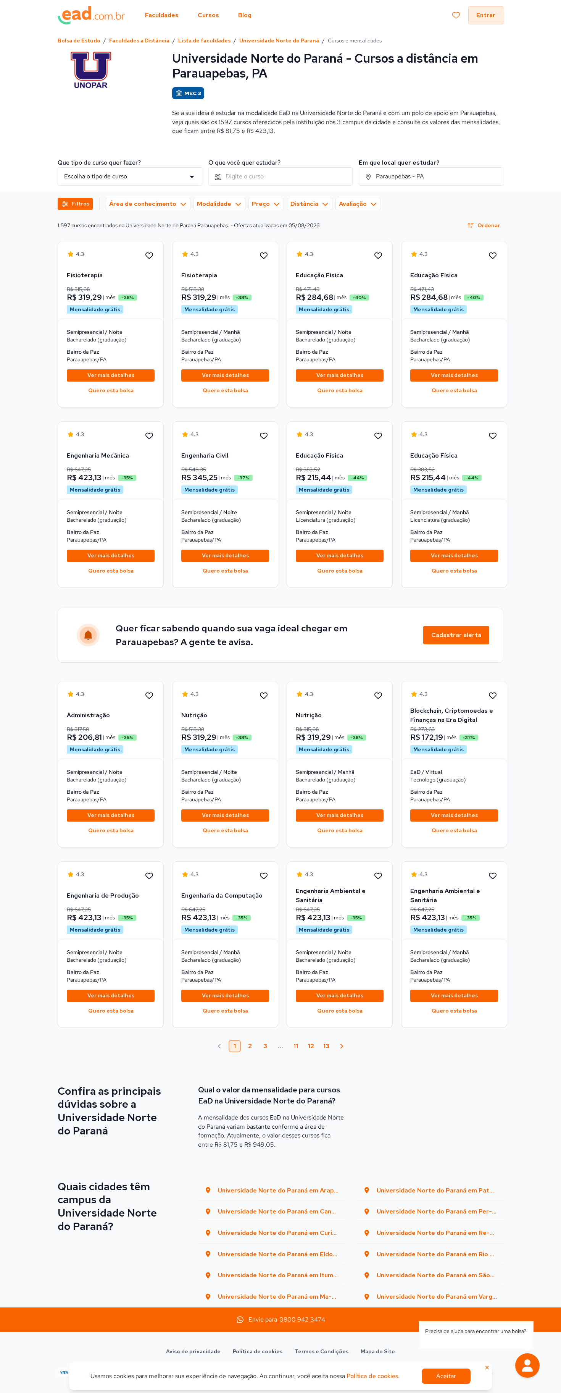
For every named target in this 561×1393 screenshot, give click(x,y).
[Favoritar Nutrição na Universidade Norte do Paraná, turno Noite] (263, 696)
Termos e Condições (321, 1351)
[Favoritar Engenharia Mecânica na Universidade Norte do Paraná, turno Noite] (149, 436)
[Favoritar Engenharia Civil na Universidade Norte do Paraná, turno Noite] (263, 436)
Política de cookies (257, 1351)
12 (311, 1046)
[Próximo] (341, 1046)
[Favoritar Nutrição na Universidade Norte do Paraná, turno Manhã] (378, 696)
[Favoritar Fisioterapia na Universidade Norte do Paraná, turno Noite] (149, 256)
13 (326, 1046)
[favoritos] (456, 15)
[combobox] (280, 176)
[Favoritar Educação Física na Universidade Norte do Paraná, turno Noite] (378, 256)
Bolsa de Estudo (79, 40)
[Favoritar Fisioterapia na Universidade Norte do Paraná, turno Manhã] (263, 256)
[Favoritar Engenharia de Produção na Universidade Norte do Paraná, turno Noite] (149, 876)
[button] (527, 1365)
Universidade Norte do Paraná (279, 40)
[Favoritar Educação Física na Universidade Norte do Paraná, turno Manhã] (492, 256)
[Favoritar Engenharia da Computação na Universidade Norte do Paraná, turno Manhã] (263, 876)
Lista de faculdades (204, 40)
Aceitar (446, 1376)
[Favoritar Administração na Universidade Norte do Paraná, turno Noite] (149, 696)
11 (295, 1046)
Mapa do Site (378, 1351)
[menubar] (198, 15)
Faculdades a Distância (139, 40)
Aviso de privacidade (193, 1351)
